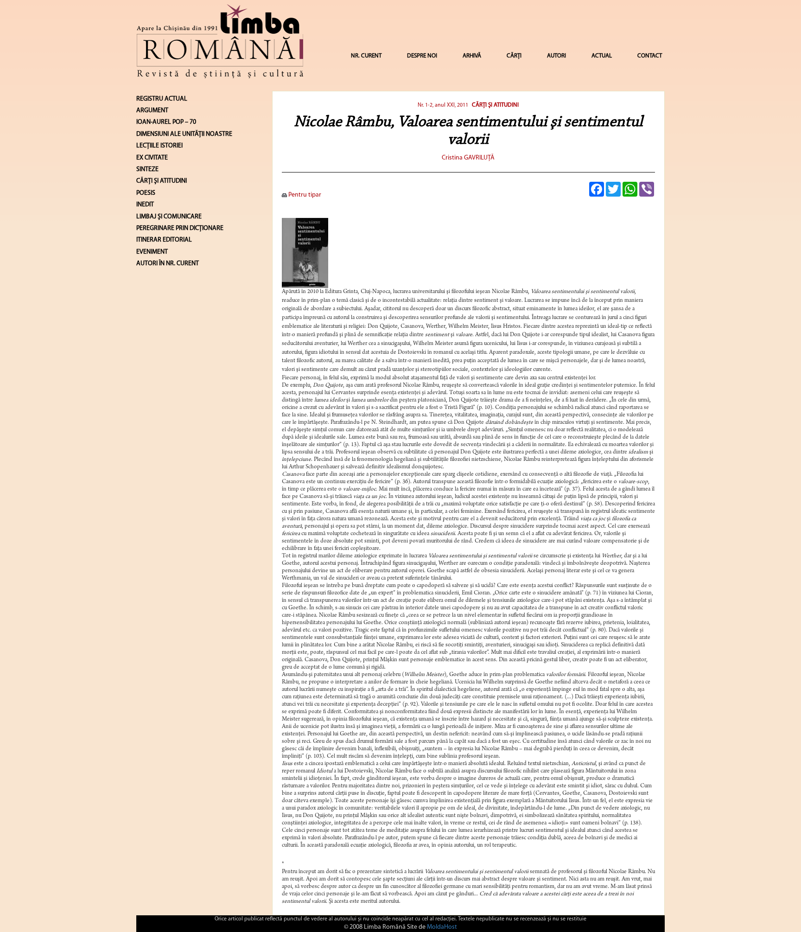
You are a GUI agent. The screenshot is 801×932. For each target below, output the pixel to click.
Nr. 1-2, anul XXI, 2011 (443, 105)
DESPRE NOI (422, 56)
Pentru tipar (304, 195)
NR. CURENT (366, 56)
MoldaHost (442, 927)
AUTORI (556, 56)
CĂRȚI (514, 56)
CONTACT (649, 56)
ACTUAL (601, 56)
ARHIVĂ (472, 56)
